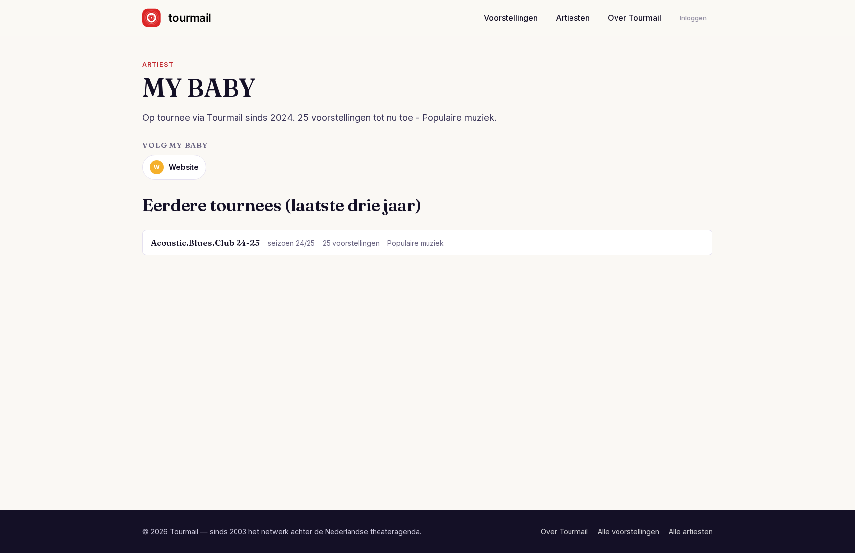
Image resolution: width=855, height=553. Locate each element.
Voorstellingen (511, 18)
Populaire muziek (415, 243)
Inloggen (693, 18)
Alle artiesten (690, 531)
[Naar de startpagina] (185, 17)
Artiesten (573, 18)
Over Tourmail (634, 18)
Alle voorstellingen (628, 531)
